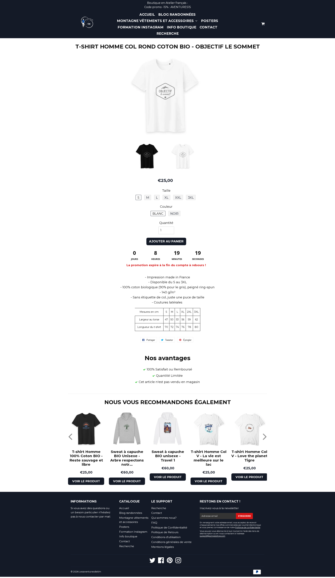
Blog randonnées (177, 15)
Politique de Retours (164, 532)
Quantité (166, 223)
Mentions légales (162, 547)
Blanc (157, 214)
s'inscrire (244, 516)
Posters (209, 21)
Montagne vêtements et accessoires (156, 21)
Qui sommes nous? (164, 517)
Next (265, 436)
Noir (174, 214)
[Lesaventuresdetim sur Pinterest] (170, 562)
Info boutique (181, 27)
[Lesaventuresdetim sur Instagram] (178, 562)
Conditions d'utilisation (166, 537)
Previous (70, 436)
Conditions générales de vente (171, 542)
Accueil (147, 15)
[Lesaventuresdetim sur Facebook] (161, 562)
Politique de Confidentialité (169, 527)
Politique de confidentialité (247, 527)
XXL (178, 198)
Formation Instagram (140, 27)
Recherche (168, 34)
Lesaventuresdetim (90, 571)
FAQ (154, 522)
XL (166, 198)
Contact (208, 27)
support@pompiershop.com (212, 536)
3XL (191, 198)
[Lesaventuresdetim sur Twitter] (152, 562)
